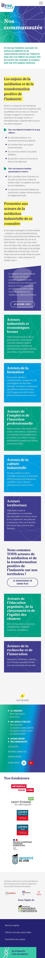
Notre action (15, 717)
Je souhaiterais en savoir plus (22, 582)
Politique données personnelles (18, 933)
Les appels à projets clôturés (22, 728)
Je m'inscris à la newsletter (20, 952)
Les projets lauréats (18, 734)
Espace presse (15, 757)
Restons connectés (17, 752)
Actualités (13, 747)
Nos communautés (18, 742)
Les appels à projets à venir (21, 731)
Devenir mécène (17, 739)
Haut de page (22, 701)
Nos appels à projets (20, 722)
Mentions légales (12, 926)
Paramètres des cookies (15, 940)
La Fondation (16, 711)
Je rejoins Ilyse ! (22, 304)
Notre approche (16, 725)
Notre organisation (17, 714)
